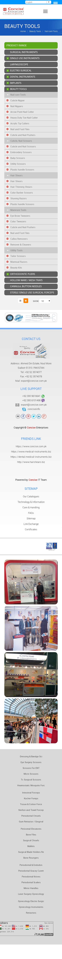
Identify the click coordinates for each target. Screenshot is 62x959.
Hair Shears (16, 175)
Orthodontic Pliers (22, 274)
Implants (15, 83)
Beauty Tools (35, 31)
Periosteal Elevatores (31, 828)
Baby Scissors (17, 158)
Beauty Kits (16, 267)
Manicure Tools (18, 210)
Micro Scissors (31, 773)
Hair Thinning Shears (21, 186)
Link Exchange (31, 524)
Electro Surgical (20, 70)
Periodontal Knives (31, 876)
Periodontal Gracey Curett (31, 870)
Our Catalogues (31, 496)
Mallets (31, 846)
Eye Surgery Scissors (31, 762)
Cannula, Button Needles (26, 286)
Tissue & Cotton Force (31, 804)
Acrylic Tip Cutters (19, 123)
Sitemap (31, 518)
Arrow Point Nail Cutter (22, 111)
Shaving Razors (18, 198)
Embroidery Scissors (21, 152)
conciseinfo (34, 409)
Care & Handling (31, 507)
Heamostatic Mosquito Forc (31, 785)
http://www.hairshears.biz (31, 462)
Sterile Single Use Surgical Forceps (32, 292)
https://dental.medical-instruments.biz (31, 456)
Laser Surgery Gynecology (31, 893)
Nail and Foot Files (19, 129)
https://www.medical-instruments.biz (31, 451)
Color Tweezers (18, 221)
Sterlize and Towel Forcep (31, 809)
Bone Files (31, 834)
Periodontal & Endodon (31, 864)
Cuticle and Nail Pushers (22, 135)
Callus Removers (19, 238)
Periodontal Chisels (31, 815)
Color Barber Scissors (21, 192)
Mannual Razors (18, 261)
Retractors (31, 912)
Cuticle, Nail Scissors (21, 140)
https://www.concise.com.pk (31, 446)
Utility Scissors (18, 163)
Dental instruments (22, 76)
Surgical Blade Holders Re (31, 851)
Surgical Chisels (31, 840)
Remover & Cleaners (20, 244)
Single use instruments (25, 58)
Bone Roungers (31, 857)
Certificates (31, 529)
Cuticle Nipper (17, 100)
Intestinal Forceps (31, 792)
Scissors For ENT (31, 768)
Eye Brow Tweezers (20, 215)
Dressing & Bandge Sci (31, 756)
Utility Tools (16, 250)
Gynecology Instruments (31, 906)
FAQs (31, 513)
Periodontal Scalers (31, 882)
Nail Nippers (16, 106)
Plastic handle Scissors (22, 169)
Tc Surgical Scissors (31, 779)
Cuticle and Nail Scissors (23, 146)
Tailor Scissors (18, 256)
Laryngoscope (19, 64)
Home (23, 31)
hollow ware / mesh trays (26, 280)
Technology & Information (31, 502)
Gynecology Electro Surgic (31, 901)
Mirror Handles (31, 888)
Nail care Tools (18, 94)
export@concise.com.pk (34, 380)
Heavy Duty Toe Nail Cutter (24, 117)
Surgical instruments (24, 52)
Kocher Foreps (31, 798)
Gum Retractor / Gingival (31, 821)
